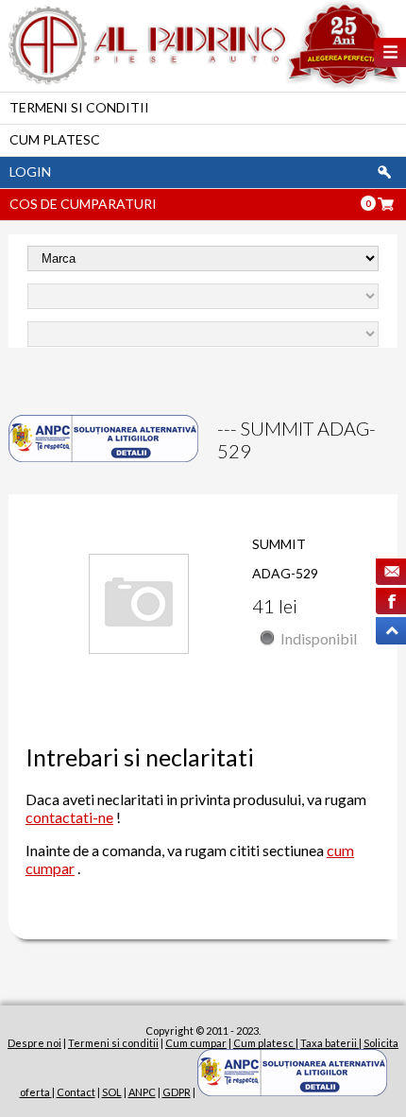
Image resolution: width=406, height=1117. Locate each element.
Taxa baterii (329, 1043)
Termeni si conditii (79, 107)
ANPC (142, 1092)
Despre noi (34, 1043)
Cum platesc (54, 139)
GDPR (176, 1092)
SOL (112, 1092)
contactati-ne (69, 817)
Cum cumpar (196, 1043)
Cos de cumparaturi (83, 204)
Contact (76, 1092)
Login (30, 171)
